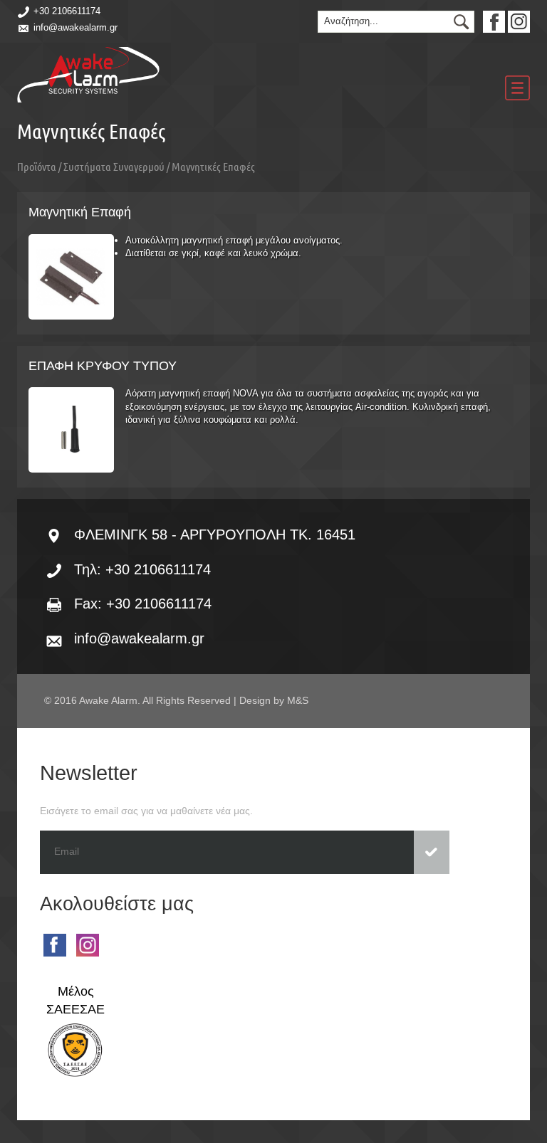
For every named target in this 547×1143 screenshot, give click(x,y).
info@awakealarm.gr (75, 27)
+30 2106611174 (66, 11)
